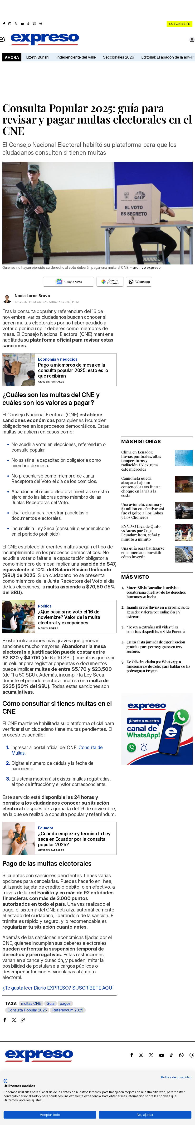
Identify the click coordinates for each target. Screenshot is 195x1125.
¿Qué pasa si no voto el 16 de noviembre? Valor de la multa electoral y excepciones (69, 617)
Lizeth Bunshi (37, 57)
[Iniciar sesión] (192, 40)
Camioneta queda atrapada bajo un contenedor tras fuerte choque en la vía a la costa (141, 487)
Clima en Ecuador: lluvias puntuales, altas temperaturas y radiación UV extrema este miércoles (141, 460)
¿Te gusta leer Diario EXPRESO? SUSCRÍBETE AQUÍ (57, 988)
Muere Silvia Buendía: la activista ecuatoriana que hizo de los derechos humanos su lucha (156, 592)
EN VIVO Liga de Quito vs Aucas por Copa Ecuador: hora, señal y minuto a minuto (141, 533)
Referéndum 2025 (67, 1010)
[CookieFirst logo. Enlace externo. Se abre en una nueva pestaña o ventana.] (5, 1081)
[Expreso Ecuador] (39, 1060)
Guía (50, 1003)
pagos (65, 1003)
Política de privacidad (176, 1077)
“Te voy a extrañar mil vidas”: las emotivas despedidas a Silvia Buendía (156, 629)
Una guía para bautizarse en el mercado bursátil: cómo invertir (142, 552)
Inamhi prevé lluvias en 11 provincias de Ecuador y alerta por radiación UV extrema (158, 612)
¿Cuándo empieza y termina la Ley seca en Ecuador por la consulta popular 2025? (74, 839)
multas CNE (31, 1003)
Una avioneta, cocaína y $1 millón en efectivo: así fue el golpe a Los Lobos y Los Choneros (142, 511)
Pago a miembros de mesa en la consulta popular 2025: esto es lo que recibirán (73, 370)
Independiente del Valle (76, 57)
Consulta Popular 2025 (27, 1010)
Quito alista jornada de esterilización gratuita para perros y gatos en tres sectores (156, 646)
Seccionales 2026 (118, 57)
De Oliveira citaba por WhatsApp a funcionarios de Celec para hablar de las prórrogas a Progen (158, 666)
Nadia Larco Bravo (32, 296)
